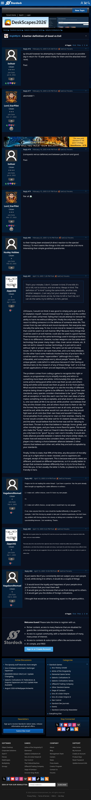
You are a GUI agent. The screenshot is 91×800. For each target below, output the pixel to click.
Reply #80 (27, 238)
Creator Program (56, 766)
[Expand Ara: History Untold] (50, 668)
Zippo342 (11, 290)
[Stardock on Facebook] (61, 725)
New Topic (80, 10)
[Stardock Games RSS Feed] (76, 729)
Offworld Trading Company (34, 766)
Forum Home (11, 15)
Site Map (61, 796)
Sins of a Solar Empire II (33, 757)
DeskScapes (6, 760)
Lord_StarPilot (11, 105)
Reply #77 (27, 91)
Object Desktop (7, 747)
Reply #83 (27, 529)
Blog (51, 750)
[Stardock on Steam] (78, 725)
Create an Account (79, 754)
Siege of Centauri (30, 769)
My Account (77, 750)
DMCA (54, 796)
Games (27, 743)
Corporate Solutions (9, 750)
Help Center (77, 747)
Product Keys (77, 757)
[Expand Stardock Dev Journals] (50, 703)
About (52, 747)
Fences (4, 757)
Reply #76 (27, 49)
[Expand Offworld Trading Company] (50, 684)
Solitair (11, 63)
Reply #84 (28, 571)
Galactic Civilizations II (53, 30)
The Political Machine (32, 763)
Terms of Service (43, 796)
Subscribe (62, 785)
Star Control (29, 760)
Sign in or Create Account (39, 649)
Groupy (4, 766)
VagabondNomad (12, 493)
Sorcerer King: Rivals (32, 773)
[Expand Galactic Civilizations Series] (50, 680)
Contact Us (54, 769)
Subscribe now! (23, 731)
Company (54, 743)
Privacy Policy (31, 796)
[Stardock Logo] (13, 3)
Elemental (28, 750)
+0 (11, 79)
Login (29, 15)
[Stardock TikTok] (68, 729)
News (52, 760)
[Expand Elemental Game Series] (50, 674)
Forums (52, 773)
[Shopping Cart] (85, 3)
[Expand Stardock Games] (48, 664)
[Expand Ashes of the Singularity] (50, 671)
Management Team (57, 754)
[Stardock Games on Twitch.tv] (70, 725)
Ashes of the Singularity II (33, 747)
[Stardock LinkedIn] (72, 729)
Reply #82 (28, 478)
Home (5, 30)
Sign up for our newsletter (14, 784)
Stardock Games (16, 30)
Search (21, 15)
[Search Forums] (88, 3)
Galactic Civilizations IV (32, 754)
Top (86, 49)
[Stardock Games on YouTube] (66, 725)
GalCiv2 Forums (67, 49)
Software (6, 743)
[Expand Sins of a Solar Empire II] (50, 697)
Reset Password (78, 760)
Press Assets (54, 763)
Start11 (4, 754)
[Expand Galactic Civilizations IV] (50, 677)
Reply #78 (27, 149)
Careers (52, 757)
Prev (79, 45)
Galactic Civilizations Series (33, 30)
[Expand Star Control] (50, 700)
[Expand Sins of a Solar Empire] (50, 693)
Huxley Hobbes (11, 252)
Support (76, 743)
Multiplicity (6, 763)
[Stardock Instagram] (74, 725)
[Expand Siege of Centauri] (50, 690)
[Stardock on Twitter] (57, 725)
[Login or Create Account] (82, 3)
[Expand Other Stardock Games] (50, 687)
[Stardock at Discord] (63, 729)
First (74, 45)
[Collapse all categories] (87, 664)
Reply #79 (27, 191)
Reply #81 (27, 276)
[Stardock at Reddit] (59, 729)
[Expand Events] (50, 706)
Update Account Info (80, 763)
